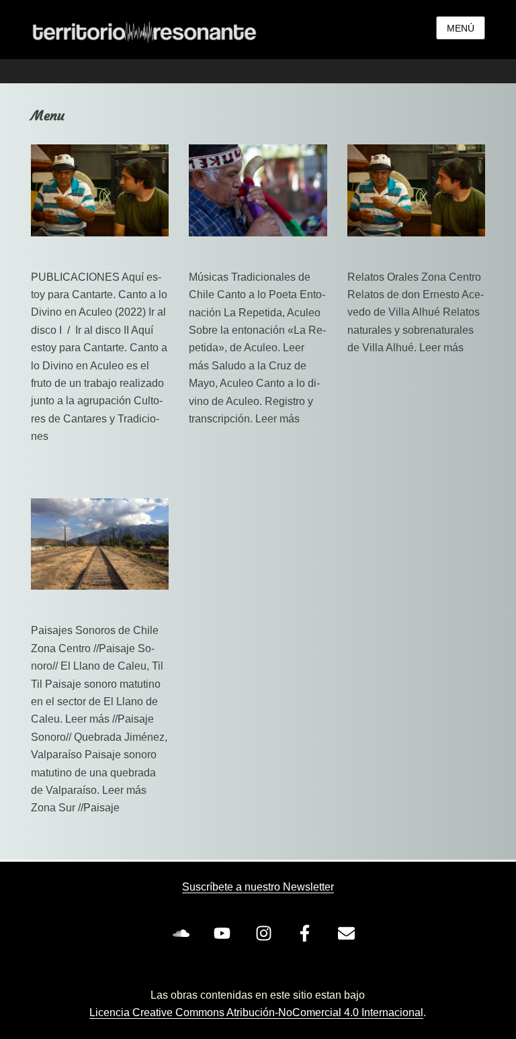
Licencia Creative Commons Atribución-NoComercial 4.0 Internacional (256, 1012)
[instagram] (266, 933)
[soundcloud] (183, 933)
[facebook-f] (307, 933)
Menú (460, 28)
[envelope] (348, 933)
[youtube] (225, 933)
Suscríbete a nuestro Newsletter (258, 887)
